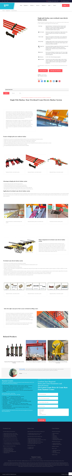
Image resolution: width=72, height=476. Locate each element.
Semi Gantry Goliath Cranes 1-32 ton (34, 443)
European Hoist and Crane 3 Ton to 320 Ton (11, 440)
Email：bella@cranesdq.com (24, 460)
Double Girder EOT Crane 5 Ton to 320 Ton (11, 434)
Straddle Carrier (31, 448)
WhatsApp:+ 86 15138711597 (53, 1)
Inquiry (65, 5)
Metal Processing (55, 433)
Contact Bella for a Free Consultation (36, 458)
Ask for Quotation (43, 70)
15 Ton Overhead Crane (8, 444)
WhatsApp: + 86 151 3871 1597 (13, 460)
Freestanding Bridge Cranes (8, 450)
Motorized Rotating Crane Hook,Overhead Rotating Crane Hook (58, 362)
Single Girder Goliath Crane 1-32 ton (34, 440)
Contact (54, 5)
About (49, 5)
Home (21, 5)
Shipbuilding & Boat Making (57, 439)
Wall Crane (54, 451)
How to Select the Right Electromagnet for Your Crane (36, 361)
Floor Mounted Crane (56, 452)
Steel (53, 434)
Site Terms (67, 474)
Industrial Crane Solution (56, 431)
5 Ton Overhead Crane (7, 442)
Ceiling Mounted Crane (56, 450)
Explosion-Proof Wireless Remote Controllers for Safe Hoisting (14, 362)
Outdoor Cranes (54, 454)
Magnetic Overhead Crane (8, 447)
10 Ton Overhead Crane (16, 442)
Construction (55, 436)
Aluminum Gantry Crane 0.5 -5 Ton (34, 434)
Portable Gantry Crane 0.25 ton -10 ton (34, 433)
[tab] (6, 93)
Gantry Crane (30, 428)
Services (37, 5)
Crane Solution (55, 428)
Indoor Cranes (54, 448)
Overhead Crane (7, 428)
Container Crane (31, 447)
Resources (43, 5)
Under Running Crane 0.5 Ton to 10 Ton (10, 436)
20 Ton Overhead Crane (16, 444)
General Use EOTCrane (56, 443)
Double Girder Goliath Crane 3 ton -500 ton (35, 442)
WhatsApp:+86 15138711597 (55, 70)
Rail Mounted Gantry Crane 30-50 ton (34, 438)
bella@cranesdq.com (66, 1)
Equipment (26, 5)
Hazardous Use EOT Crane (57, 444)
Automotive (55, 435)
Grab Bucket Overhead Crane (9, 449)
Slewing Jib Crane (7, 452)
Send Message (41, 420)
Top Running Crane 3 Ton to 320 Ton (10, 435)
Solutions (32, 5)
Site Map (63, 474)
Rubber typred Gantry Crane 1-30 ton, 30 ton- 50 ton (37, 439)
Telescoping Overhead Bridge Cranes (10, 451)
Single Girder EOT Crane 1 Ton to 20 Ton (10, 433)
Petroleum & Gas (55, 438)
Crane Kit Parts (43, 74)
